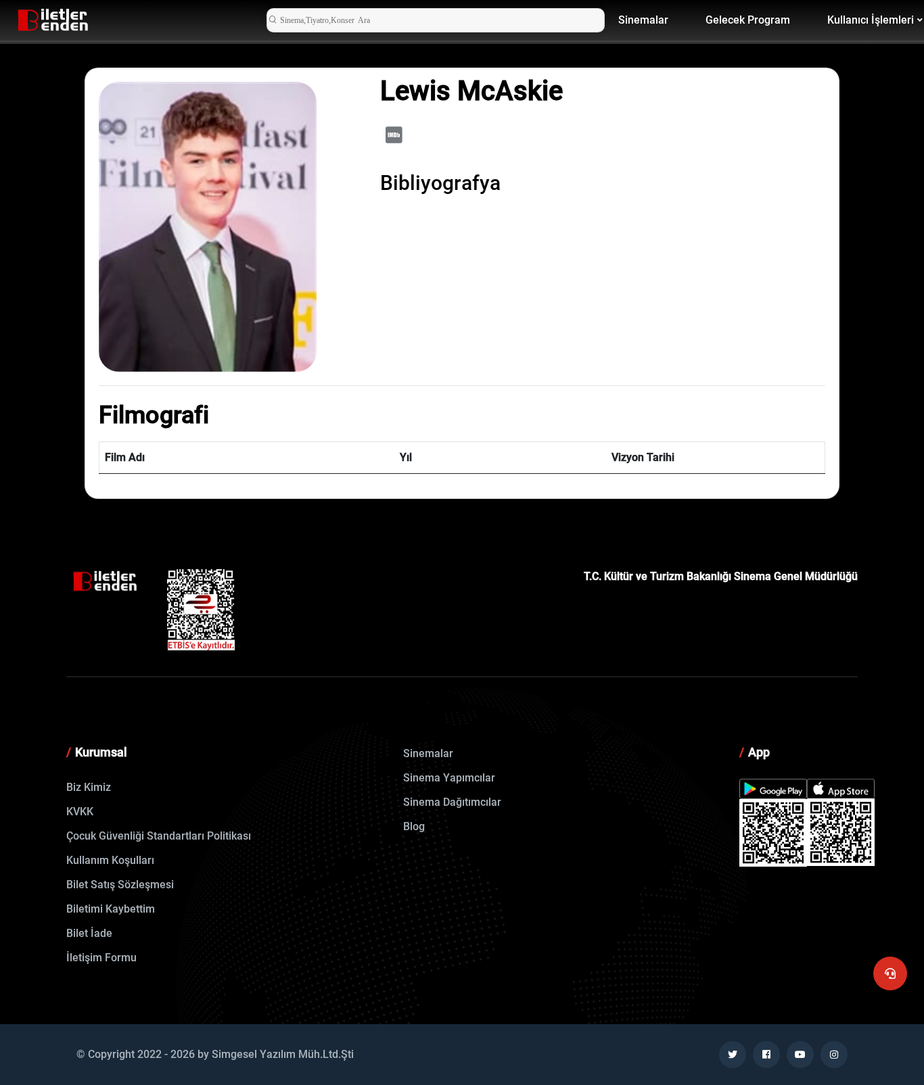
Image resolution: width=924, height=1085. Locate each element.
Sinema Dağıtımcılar (452, 802)
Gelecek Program (748, 20)
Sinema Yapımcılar (449, 777)
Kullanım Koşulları (110, 860)
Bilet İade (89, 933)
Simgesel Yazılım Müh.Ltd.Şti (283, 1054)
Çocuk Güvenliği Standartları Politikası (158, 835)
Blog (414, 826)
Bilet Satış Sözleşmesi (120, 884)
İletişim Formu (101, 957)
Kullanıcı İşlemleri (870, 20)
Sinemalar (643, 20)
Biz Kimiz (88, 787)
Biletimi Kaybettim (110, 908)
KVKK (79, 811)
